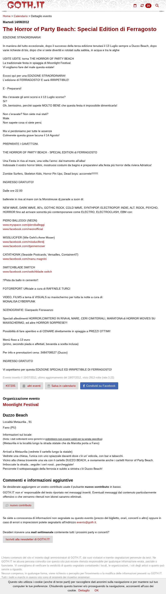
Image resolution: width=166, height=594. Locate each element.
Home (7, 16)
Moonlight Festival (21, 404)
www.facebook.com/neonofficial (23, 229)
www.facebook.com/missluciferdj (23, 241)
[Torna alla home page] (26, 5)
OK (97, 590)
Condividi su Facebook (100, 385)
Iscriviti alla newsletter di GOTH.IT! (28, 539)
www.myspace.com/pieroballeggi (24, 224)
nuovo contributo (20, 505)
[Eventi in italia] (135, 5)
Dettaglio (84, 590)
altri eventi (33, 385)
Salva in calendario (63, 385)
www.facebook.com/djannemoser (24, 246)
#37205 (10, 385)
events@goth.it (86, 522)
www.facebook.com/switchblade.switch (27, 271)
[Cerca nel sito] (157, 5)
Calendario (21, 16)
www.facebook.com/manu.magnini (25, 258)
